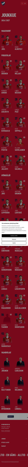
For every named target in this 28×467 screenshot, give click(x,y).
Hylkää (14, 243)
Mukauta (14, 239)
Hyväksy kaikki (14, 235)
